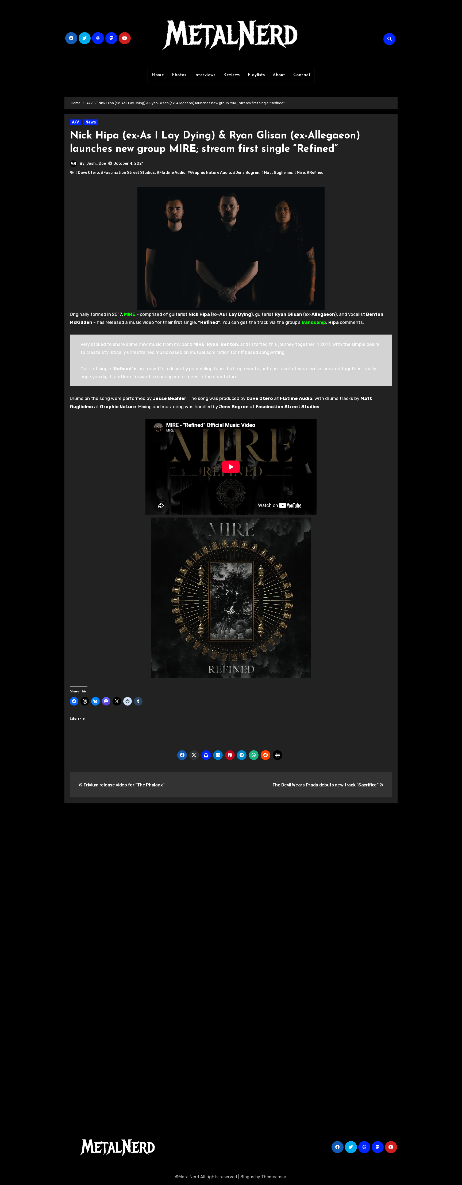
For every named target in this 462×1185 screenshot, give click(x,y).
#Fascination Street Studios (128, 172)
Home (158, 75)
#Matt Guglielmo (276, 172)
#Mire (299, 172)
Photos (179, 75)
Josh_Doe (96, 163)
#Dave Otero (87, 172)
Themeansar (273, 1176)
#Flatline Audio (171, 172)
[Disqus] (231, 885)
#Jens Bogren (246, 172)
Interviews (204, 75)
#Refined (315, 172)
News (91, 122)
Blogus (247, 1176)
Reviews (231, 75)
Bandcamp (314, 322)
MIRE (129, 314)
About (279, 75)
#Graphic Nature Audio (209, 172)
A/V (75, 122)
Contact (302, 75)
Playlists (256, 75)
